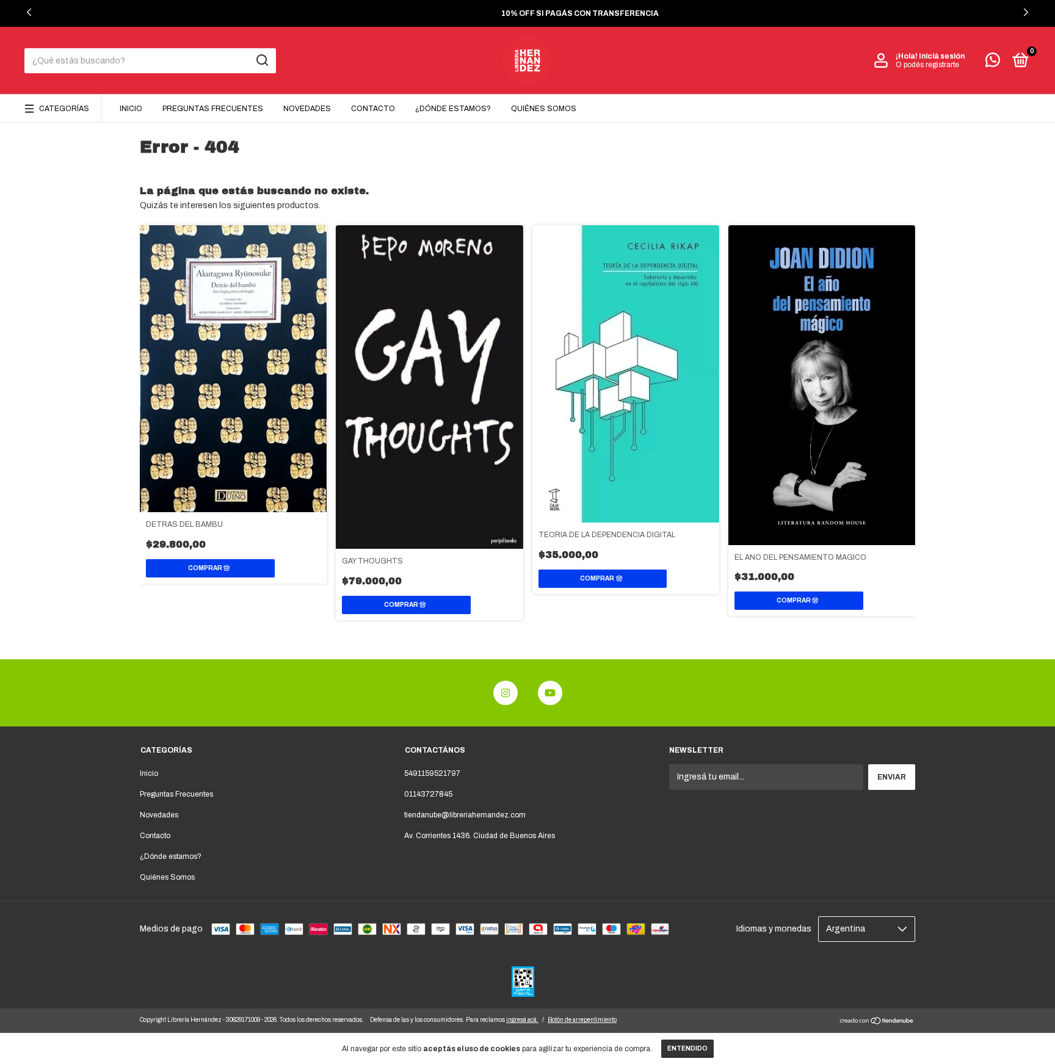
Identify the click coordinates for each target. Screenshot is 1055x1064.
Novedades (307, 108)
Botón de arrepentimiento (582, 1019)
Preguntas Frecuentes (212, 108)
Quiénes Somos (543, 108)
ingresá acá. (522, 1019)
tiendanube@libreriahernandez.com (465, 815)
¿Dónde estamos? (453, 108)
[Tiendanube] (877, 1022)
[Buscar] (262, 60)
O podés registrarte (927, 64)
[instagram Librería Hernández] (505, 693)
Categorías (64, 108)
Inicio (131, 108)
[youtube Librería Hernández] (550, 693)
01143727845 (428, 794)
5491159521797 (432, 773)
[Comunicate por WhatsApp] (992, 62)
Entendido (687, 1048)
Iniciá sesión (942, 56)
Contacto (373, 108)
